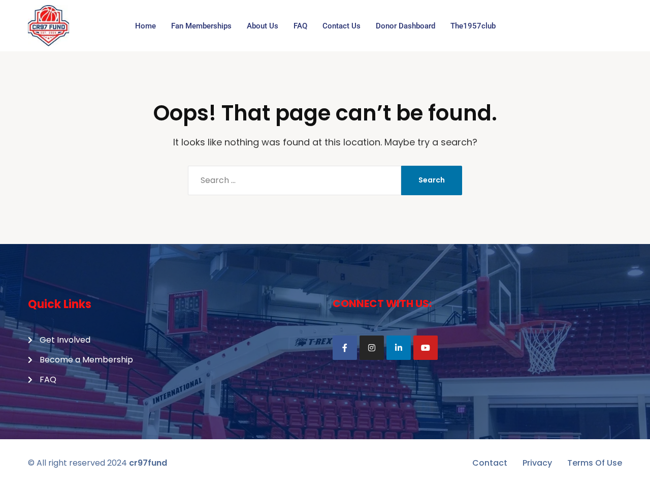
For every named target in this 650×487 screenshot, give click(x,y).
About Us (262, 26)
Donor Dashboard (405, 26)
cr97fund (148, 463)
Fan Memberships (201, 26)
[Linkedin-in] (398, 348)
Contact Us (341, 26)
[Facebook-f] (345, 348)
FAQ (300, 26)
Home (145, 26)
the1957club (473, 26)
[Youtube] (425, 348)
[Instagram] (372, 348)
